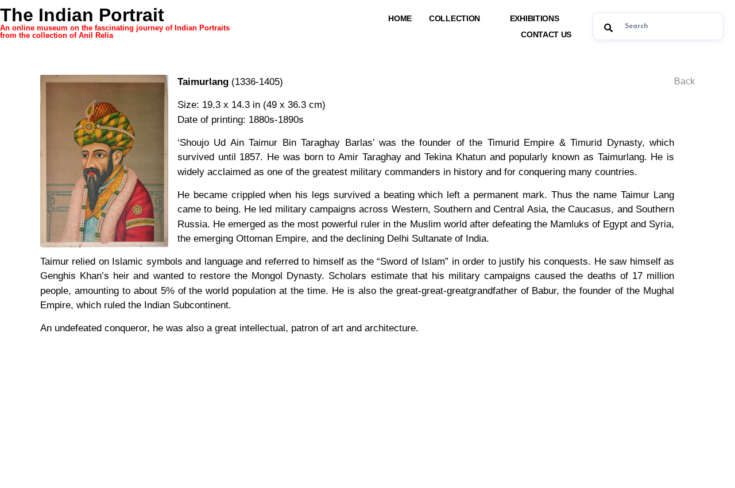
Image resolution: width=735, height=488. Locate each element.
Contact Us (546, 34)
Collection (454, 18)
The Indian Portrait (115, 22)
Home (400, 18)
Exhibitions (534, 18)
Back (684, 81)
